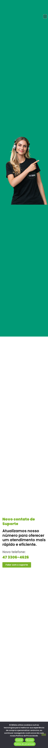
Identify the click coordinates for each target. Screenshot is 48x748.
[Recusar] (43, 734)
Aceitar (19, 740)
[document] (24, 374)
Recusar (29, 740)
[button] (45, 16)
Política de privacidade (24, 744)
